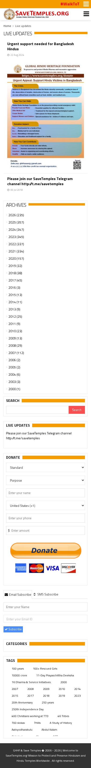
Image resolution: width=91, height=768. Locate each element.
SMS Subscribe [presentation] (47, 594)
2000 (63, 682)
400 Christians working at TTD (30, 716)
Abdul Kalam (49, 729)
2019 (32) (15, 265)
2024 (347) (16, 229)
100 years (18, 668)
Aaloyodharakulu (22, 729)
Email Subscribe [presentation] (19, 594)
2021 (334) (16, 251)
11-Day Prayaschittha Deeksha (55, 675)
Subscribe (15, 629)
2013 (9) (14, 309)
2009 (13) (15, 338)
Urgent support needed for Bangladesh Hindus (40, 46)
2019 (62, 695)
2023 (77, 695)
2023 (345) (16, 236)
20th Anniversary (22, 702)
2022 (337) (16, 244)
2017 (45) (15, 280)
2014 (77, 689)
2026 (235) (16, 215)
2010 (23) (15, 330)
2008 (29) (15, 345)
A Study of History (61, 723)
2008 (30, 689)
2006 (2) (14, 359)
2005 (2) (14, 367)
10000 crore (19, 675)
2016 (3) (14, 287)
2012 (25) (15, 316)
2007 (15, 689)
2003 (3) (14, 381)
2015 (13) (15, 294)
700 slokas (18, 723)
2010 (62, 689)
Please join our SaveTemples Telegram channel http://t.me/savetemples (40, 181)
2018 (46, 695)
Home (7, 26)
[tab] (18, 594)
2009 (46, 689)
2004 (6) (14, 374)
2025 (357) (16, 222)
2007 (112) (16, 352)
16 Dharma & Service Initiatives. (31, 682)
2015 (15, 695)
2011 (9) (14, 323)
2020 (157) (16, 258)
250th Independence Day (28, 709)
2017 (30, 695)
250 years (48, 702)
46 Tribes (63, 716)
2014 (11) (15, 301)
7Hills (37, 723)
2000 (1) (14, 388)
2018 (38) (15, 272)
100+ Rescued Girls (45, 668)
